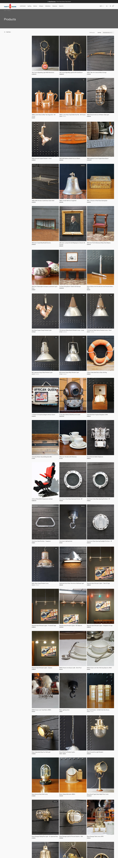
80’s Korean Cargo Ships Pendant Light (69, 372)
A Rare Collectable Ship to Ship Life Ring (97, 372)
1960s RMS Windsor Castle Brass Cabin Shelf (43, 200)
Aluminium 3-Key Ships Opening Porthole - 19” (98, 499)
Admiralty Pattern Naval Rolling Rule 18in (42, 457)
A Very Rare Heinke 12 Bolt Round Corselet (69, 414)
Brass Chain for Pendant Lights (67, 752)
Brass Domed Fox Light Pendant (95, 752)
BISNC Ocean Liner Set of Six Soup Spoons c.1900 (99, 667)
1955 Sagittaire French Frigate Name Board (97, 158)
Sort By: (99, 32)
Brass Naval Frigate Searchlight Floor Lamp (97, 794)
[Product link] (45, 56)
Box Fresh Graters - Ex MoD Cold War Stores (98, 710)
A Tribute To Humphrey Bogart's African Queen (43, 414)
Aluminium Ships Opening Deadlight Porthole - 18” (99, 541)
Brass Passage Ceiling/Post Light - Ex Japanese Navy (45, 836)
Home (5, 10)
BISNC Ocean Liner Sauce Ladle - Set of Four (70, 667)
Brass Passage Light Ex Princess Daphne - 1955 (71, 836)
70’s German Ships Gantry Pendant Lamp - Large (71, 330)
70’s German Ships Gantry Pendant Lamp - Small (99, 330)
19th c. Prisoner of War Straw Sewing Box (97, 200)
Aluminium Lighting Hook (65, 541)
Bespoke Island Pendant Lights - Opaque (42, 667)
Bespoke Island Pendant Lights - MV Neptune (70, 625)
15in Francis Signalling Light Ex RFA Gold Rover (71, 72)
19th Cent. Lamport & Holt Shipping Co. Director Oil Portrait (72, 243)
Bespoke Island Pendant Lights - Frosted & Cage (44, 625)
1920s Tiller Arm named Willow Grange (96, 72)
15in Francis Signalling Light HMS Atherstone (43, 72)
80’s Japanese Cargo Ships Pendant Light (42, 372)
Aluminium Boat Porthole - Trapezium (41, 541)
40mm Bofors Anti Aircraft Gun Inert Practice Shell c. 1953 (100, 287)
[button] (107, 6)
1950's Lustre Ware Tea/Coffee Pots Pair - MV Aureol (72, 114)
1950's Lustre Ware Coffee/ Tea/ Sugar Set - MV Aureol (44, 115)
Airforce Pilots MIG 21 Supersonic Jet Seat (42, 499)
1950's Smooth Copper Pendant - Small (41, 158)
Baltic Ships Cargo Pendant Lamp (40, 583)
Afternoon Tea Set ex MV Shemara (68, 457)
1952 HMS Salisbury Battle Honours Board (69, 158)
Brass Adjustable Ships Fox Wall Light (41, 752)
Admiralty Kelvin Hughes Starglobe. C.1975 (97, 414)
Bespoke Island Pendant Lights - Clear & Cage (98, 583)
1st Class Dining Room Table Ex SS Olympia (70, 286)
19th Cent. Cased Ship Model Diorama (41, 243)
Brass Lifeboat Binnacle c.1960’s (67, 794)
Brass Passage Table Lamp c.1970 (95, 836)
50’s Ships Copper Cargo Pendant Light (41, 330)
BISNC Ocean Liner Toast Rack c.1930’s (41, 710)
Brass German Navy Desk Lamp (40, 794)
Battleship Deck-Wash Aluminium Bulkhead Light (71, 583)
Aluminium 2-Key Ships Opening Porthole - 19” (70, 499)
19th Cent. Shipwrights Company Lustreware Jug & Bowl (44, 287)
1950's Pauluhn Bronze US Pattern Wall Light (98, 114)
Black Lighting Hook (64, 710)
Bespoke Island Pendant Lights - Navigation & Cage (99, 625)
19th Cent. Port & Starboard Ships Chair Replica (98, 243)
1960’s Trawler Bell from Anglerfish (67, 200)
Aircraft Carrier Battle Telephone (95, 457)
